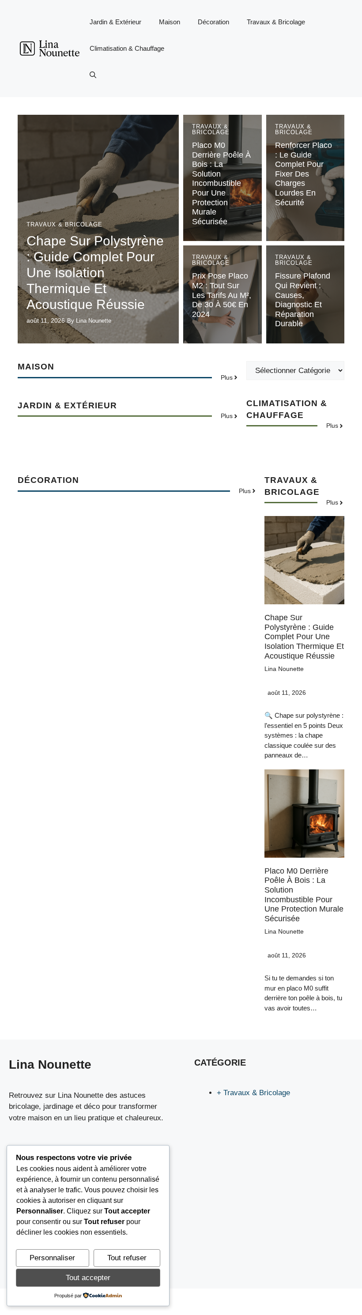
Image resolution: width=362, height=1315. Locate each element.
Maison (169, 22)
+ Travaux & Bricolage (253, 1093)
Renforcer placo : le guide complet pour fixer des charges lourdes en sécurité (303, 174)
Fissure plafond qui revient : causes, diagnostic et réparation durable (302, 299)
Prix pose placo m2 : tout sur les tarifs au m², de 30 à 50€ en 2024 (221, 294)
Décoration (213, 22)
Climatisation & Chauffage (127, 48)
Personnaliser (52, 1258)
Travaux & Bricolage (276, 22)
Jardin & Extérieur (115, 22)
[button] (93, 75)
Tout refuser (127, 1258)
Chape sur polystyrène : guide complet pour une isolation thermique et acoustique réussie (95, 273)
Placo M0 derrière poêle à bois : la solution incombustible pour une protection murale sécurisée (221, 183)
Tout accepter (88, 1278)
